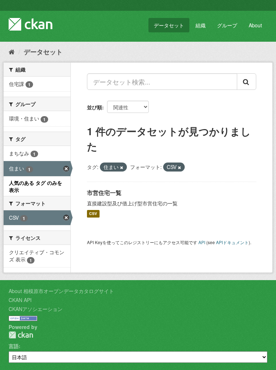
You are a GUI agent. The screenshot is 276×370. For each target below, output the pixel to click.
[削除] (121, 167)
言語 (14, 346)
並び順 (94, 107)
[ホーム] (12, 51)
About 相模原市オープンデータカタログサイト (61, 290)
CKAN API (20, 299)
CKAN (21, 335)
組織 (201, 25)
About (255, 25)
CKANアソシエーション (36, 308)
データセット (169, 25)
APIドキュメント (232, 242)
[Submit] (246, 81)
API (201, 242)
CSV (93, 213)
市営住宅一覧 (104, 192)
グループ (227, 25)
